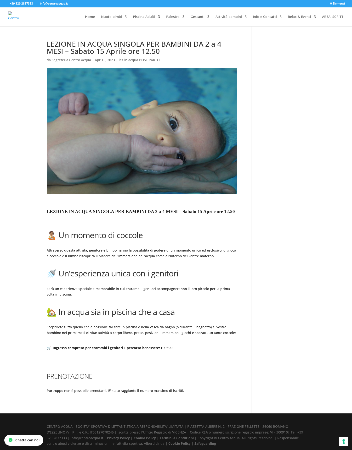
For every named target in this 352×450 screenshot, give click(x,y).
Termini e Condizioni (177, 438)
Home (90, 17)
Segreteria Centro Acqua (71, 60)
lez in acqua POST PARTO (139, 60)
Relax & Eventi (299, 17)
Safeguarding (205, 443)
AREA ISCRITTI (333, 17)
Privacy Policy (118, 438)
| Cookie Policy (143, 438)
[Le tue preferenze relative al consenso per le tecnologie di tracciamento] (343, 441)
